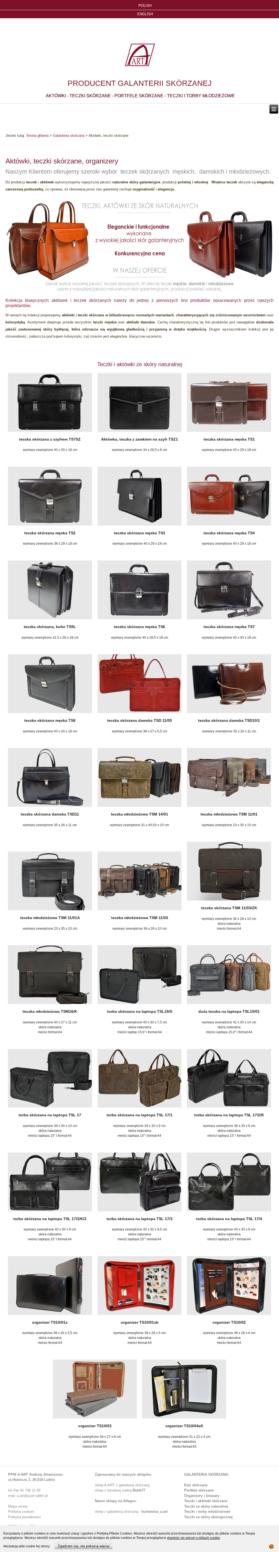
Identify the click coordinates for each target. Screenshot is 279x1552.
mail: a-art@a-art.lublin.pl (28, 1496)
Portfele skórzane (199, 1490)
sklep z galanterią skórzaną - (118, 1511)
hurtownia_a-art (154, 1511)
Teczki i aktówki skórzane (205, 1501)
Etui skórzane (195, 1485)
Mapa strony (18, 1506)
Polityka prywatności (24, 1517)
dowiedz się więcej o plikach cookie (193, 1538)
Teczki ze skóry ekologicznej (208, 1517)
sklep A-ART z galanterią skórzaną (122, 1485)
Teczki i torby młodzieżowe (207, 1511)
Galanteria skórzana (68, 136)
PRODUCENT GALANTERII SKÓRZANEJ (140, 83)
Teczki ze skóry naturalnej (206, 1506)
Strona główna (37, 136)
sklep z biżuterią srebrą (120, 1490)
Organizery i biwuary (201, 1496)
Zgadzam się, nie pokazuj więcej (83, 1546)
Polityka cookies (21, 1511)
